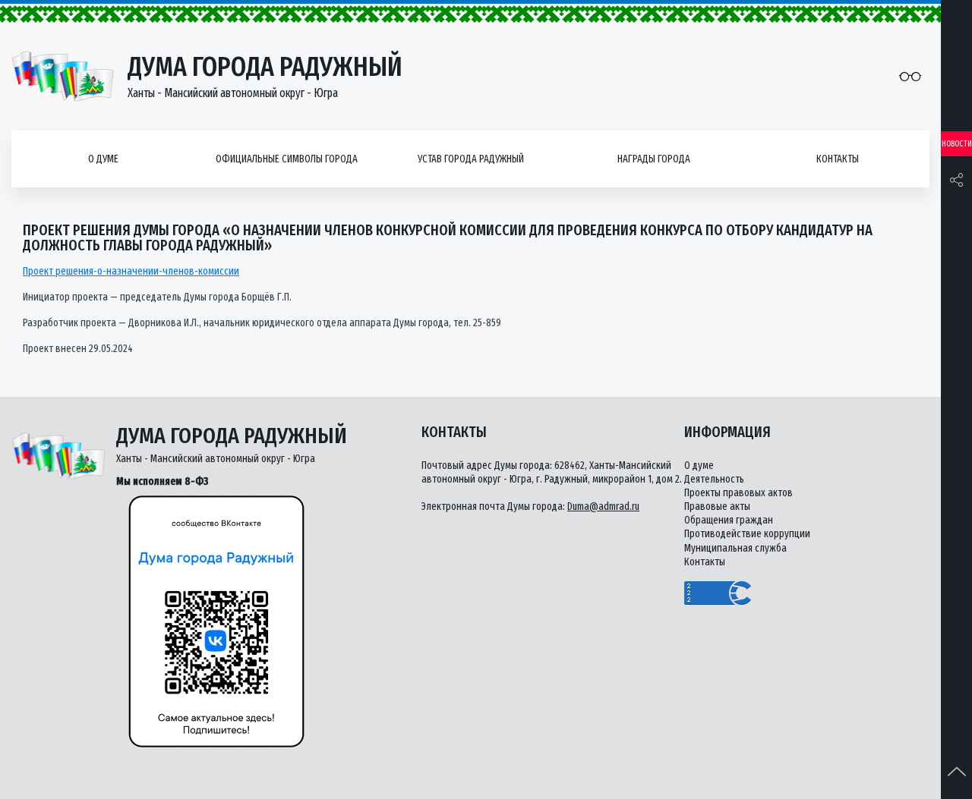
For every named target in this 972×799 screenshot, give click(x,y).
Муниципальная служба (735, 548)
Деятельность (714, 479)
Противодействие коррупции (747, 533)
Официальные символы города (287, 159)
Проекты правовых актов (738, 492)
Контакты (837, 159)
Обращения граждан (728, 520)
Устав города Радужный (471, 159)
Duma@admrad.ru (603, 506)
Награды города (653, 159)
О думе (103, 159)
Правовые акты (717, 506)
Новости (957, 144)
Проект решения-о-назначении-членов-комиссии (131, 271)
